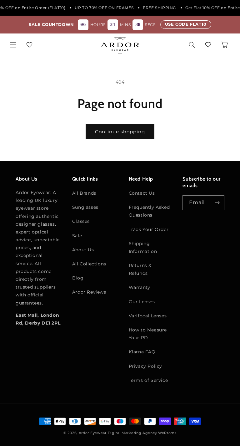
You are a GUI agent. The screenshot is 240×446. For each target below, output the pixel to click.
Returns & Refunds (140, 269)
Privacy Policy (145, 366)
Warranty (139, 287)
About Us (83, 250)
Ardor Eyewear (93, 433)
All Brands (84, 193)
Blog (77, 278)
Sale (77, 235)
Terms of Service (148, 380)
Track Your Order (149, 229)
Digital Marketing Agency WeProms (142, 433)
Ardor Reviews (89, 292)
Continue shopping (120, 132)
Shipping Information (143, 247)
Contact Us (142, 193)
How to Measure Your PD (148, 334)
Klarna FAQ (142, 352)
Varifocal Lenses (148, 316)
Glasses (81, 221)
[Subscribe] (217, 202)
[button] (13, 45)
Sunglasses (85, 207)
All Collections (89, 264)
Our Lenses (142, 302)
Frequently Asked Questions (149, 211)
